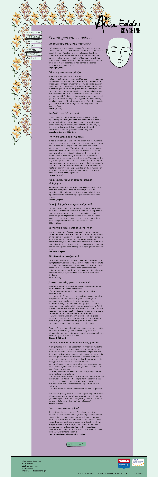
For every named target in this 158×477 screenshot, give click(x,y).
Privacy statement (86, 473)
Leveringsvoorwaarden (106, 473)
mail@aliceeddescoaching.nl (34, 471)
